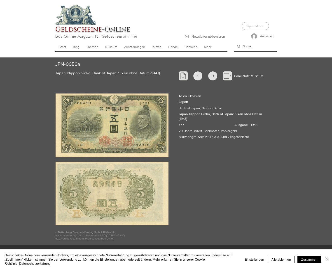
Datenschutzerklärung (35, 263)
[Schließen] (326, 259)
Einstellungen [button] (254, 259)
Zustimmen (309, 259)
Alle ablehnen (281, 259)
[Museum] (227, 75)
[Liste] (183, 75)
